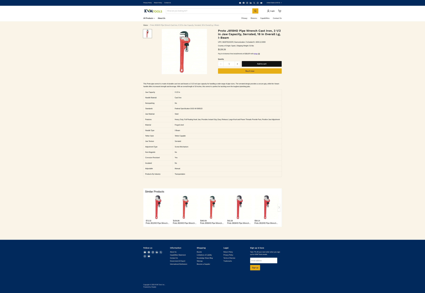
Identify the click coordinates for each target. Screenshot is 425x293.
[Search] (255, 10)
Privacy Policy (147, 3)
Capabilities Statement (178, 255)
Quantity (221, 59)
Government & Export (177, 261)
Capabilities (265, 18)
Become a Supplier (203, 264)
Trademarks (227, 261)
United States (273, 3)
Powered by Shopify (149, 287)
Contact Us (167, 3)
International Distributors (178, 264)
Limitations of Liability (204, 255)
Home (145, 25)
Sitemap (200, 261)
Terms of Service (229, 258)
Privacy (244, 18)
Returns (254, 18)
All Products (148, 18)
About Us (161, 18)
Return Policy (158, 3)
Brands (199, 252)
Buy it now (249, 71)
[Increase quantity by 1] (237, 64)
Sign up (255, 267)
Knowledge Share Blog (205, 258)
